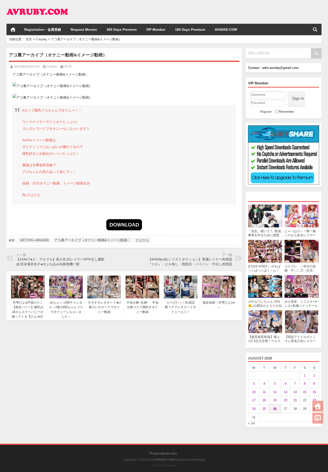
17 (253, 400)
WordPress (198, 459)
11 (264, 392)
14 (295, 392)
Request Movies (84, 29)
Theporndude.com (163, 453)
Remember (286, 111)
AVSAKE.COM (226, 29)
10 (253, 392)
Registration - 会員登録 (42, 29)
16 (314, 392)
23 (314, 400)
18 (264, 400)
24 (253, 409)
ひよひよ (142, 240)
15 (304, 392)
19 (275, 400)
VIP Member (155, 29)
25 (264, 409)
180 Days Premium (190, 29)
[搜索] (315, 29)
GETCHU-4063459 (34, 240)
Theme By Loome (164, 465)
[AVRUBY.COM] (37, 6)
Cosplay (41, 39)
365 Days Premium (122, 29)
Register (266, 111)
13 (285, 392)
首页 (12, 29)
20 (285, 400)
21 (295, 400)
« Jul (251, 423)
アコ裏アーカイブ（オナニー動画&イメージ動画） (92, 240)
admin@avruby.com (27, 66)
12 (275, 392)
